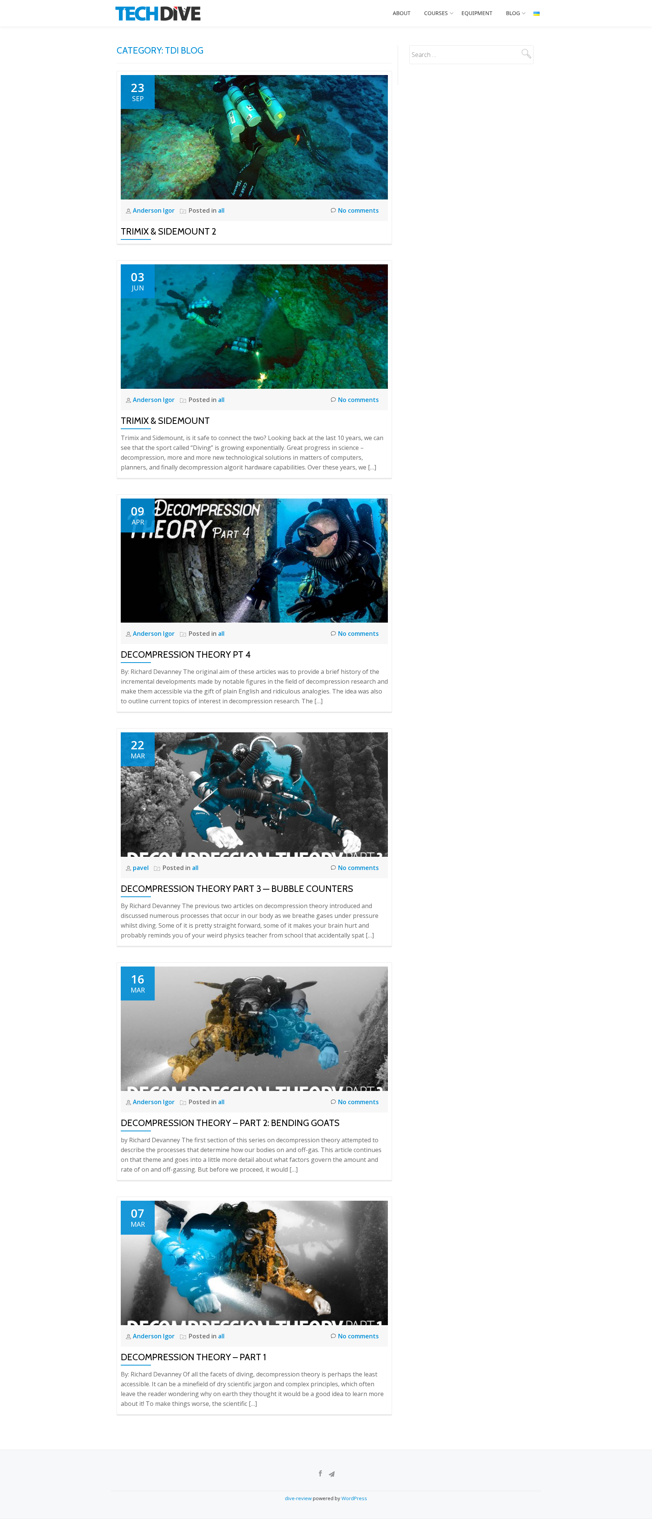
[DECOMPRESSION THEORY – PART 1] (254, 1262)
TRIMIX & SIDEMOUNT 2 (168, 231)
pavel (141, 868)
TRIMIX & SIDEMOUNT (165, 420)
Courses (436, 13)
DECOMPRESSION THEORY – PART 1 (193, 1357)
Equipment (476, 13)
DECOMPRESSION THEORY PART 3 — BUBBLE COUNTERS (237, 888)
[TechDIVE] (160, 13)
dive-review (299, 1498)
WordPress (354, 1498)
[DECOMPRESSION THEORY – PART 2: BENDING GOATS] (254, 1028)
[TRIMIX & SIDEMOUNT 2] (254, 136)
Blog (513, 13)
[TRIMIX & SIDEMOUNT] (254, 326)
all (221, 210)
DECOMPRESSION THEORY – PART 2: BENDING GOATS (230, 1122)
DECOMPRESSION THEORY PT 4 (186, 654)
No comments (358, 210)
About (402, 13)
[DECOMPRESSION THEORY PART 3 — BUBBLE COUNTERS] (254, 794)
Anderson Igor (154, 210)
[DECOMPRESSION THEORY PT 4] (254, 560)
